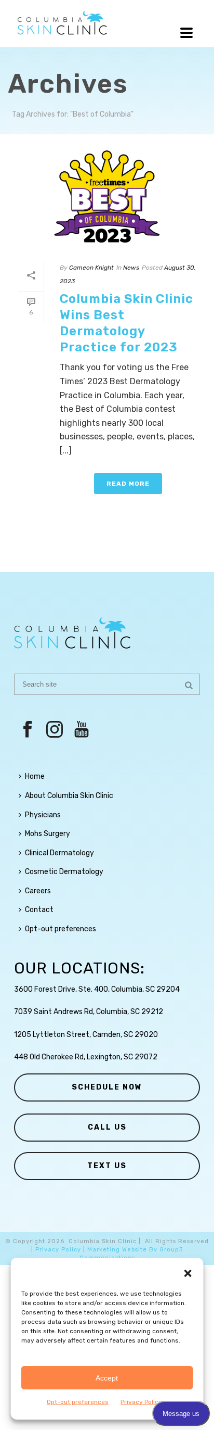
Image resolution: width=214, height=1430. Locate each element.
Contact (39, 909)
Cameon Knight (91, 267)
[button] (187, 1273)
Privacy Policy (58, 1249)
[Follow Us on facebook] (27, 730)
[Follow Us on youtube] (81, 730)
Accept (107, 1378)
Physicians (43, 815)
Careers (38, 891)
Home (35, 776)
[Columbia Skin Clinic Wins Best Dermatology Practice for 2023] (107, 197)
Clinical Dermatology (59, 853)
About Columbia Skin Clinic (69, 795)
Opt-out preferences (78, 1402)
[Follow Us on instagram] (54, 730)
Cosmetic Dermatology (64, 871)
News (131, 267)
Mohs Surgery (47, 833)
